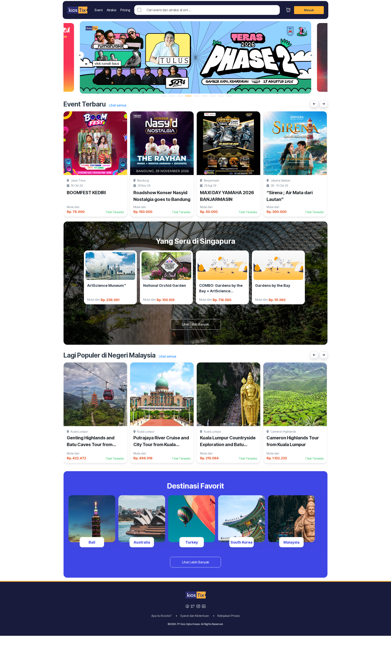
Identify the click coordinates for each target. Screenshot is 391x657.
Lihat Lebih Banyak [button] (195, 324)
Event (99, 10)
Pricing (125, 10)
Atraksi (111, 10)
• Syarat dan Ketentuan (193, 616)
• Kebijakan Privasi (226, 616)
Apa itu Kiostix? (162, 616)
